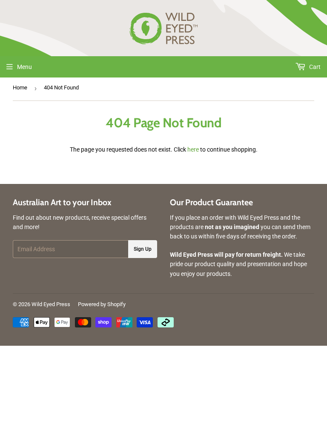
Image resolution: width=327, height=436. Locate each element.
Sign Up (143, 249)
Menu (24, 66)
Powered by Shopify (102, 304)
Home (20, 87)
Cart (314, 66)
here (193, 149)
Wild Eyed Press (51, 304)
